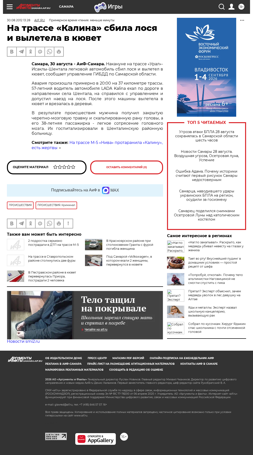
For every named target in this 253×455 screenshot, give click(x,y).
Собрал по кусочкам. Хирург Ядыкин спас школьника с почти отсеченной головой (217, 328)
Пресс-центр (97, 358)
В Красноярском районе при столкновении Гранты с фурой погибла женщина (129, 244)
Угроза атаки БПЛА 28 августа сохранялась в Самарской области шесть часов (206, 136)
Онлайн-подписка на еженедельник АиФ (182, 358)
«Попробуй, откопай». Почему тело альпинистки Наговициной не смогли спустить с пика (215, 279)
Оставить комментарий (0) (126, 167)
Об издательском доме (63, 358)
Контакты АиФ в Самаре (199, 363)
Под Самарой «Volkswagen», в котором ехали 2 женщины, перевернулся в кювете (129, 260)
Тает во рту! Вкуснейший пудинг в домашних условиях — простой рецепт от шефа (214, 262)
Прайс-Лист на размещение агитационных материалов (131, 363)
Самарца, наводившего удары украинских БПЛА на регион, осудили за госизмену (206, 195)
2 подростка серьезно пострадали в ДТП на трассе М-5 (53, 243)
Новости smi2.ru (23, 341)
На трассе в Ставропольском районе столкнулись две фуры (51, 258)
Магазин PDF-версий (128, 358)
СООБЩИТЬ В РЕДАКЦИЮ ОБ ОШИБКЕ (136, 369)
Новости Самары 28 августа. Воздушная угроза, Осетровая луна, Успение (206, 156)
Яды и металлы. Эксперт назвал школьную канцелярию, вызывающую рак (212, 311)
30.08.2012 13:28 (18, 20)
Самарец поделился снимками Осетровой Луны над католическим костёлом (206, 215)
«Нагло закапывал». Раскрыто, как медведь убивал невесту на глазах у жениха (216, 246)
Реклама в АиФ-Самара (63, 363)
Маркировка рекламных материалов (74, 369)
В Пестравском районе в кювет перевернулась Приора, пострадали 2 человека (52, 276)
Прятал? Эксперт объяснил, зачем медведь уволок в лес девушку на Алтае (214, 295)
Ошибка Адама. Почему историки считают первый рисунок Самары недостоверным (206, 175)
